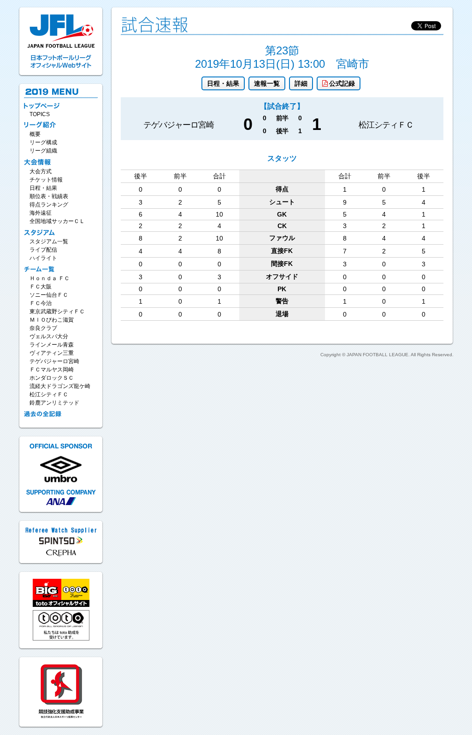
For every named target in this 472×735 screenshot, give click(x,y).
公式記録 (342, 83)
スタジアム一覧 (49, 241)
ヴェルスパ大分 (49, 336)
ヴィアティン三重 (52, 353)
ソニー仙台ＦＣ (49, 295)
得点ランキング (49, 204)
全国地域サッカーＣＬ (57, 221)
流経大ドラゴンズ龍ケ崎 (60, 386)
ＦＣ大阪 (41, 286)
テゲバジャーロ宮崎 (54, 361)
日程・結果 (223, 83)
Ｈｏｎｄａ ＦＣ (50, 278)
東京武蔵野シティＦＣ (57, 311)
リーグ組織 (43, 150)
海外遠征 (41, 213)
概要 (35, 134)
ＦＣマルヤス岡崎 (52, 369)
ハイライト (43, 258)
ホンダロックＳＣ (52, 378)
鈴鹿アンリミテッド (54, 403)
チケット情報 (46, 179)
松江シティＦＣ (49, 394)
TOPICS (40, 114)
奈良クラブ (43, 328)
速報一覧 (267, 83)
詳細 (301, 83)
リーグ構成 (43, 142)
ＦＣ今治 (41, 303)
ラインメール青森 (52, 344)
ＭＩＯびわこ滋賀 (52, 320)
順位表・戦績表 (49, 196)
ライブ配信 (43, 250)
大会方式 (41, 171)
